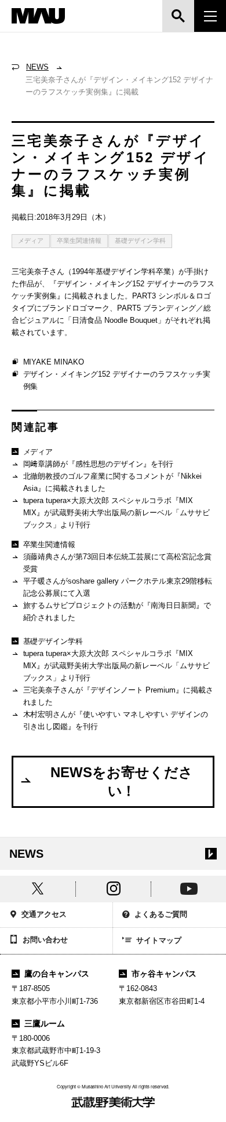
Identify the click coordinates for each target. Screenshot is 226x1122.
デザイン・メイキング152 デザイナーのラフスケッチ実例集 (117, 380)
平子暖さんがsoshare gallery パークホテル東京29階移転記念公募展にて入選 (118, 587)
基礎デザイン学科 (140, 240)
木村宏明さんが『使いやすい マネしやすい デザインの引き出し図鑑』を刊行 (116, 720)
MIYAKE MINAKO (54, 362)
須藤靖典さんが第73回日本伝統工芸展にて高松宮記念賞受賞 (117, 562)
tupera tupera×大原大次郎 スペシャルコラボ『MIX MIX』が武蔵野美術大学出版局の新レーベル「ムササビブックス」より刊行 (116, 512)
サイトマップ (158, 940)
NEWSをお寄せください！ (121, 781)
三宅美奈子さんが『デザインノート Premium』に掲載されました (118, 696)
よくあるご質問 (160, 914)
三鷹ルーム (44, 1023)
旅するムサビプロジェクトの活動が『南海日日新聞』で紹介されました (117, 611)
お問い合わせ (45, 939)
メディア (30, 240)
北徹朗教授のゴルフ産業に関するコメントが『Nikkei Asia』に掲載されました (112, 482)
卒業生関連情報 (79, 240)
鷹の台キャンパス (56, 974)
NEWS (37, 67)
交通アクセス (44, 914)
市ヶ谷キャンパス (164, 974)
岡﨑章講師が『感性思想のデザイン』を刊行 (98, 464)
